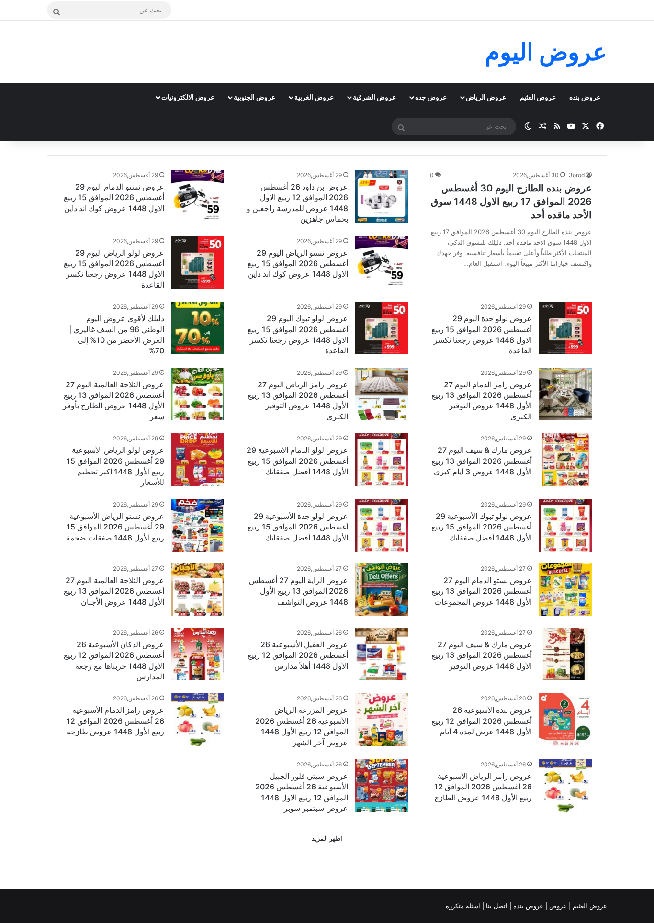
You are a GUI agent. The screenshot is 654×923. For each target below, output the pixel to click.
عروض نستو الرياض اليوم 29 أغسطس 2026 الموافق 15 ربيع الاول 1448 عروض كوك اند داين (298, 263)
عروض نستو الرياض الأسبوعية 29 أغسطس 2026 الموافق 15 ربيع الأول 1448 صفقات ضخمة (115, 526)
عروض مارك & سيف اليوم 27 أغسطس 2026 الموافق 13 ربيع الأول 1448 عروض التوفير (481, 655)
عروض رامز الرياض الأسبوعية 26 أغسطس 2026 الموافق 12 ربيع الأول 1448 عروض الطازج (483, 786)
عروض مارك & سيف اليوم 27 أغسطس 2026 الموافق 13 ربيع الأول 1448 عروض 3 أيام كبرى (481, 460)
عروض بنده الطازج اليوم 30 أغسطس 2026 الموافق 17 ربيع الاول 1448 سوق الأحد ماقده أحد (511, 201)
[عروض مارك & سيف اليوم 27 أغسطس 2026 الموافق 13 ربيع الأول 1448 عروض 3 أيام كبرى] (565, 459)
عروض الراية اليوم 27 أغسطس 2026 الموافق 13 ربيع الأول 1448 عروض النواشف (298, 591)
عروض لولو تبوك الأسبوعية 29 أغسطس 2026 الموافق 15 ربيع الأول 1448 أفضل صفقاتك (481, 526)
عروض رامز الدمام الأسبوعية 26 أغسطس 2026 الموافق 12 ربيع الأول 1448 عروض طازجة (115, 720)
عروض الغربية (314, 97)
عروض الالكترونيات (187, 97)
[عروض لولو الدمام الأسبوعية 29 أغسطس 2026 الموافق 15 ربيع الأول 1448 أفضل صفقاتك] (381, 459)
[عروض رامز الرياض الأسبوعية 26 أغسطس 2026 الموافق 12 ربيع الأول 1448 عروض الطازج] (565, 785)
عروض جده (431, 97)
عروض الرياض (486, 97)
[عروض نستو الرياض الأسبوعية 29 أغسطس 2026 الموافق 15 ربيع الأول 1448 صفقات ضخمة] (197, 525)
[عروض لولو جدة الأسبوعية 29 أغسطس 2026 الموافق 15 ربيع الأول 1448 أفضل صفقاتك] (381, 525)
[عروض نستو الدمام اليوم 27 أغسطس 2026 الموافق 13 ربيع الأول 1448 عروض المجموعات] (565, 589)
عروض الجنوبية (254, 97)
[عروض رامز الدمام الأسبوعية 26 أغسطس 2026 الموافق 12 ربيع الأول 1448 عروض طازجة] (197, 719)
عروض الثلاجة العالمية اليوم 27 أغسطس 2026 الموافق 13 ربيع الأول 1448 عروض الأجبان (114, 591)
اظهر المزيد (327, 838)
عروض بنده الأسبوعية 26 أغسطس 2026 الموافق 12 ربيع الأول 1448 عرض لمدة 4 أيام (481, 720)
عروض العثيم (538, 97)
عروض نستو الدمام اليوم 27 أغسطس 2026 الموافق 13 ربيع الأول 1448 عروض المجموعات (481, 591)
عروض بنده (584, 97)
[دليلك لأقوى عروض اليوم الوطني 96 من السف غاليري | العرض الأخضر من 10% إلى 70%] (197, 328)
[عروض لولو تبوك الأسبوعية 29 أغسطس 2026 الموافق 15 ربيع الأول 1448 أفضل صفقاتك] (565, 525)
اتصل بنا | (495, 906)
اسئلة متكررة (464, 906)
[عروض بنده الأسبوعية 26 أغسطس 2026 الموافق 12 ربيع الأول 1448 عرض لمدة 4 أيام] (565, 719)
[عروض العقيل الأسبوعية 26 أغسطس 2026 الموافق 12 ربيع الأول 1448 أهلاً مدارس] (381, 654)
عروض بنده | (527, 906)
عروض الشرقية (374, 97)
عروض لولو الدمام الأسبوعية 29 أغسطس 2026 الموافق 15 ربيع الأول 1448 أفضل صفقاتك (297, 460)
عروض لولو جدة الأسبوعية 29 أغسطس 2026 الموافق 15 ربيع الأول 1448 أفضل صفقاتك (298, 526)
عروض (558, 906)
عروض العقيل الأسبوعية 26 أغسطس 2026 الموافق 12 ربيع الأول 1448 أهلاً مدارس (298, 655)
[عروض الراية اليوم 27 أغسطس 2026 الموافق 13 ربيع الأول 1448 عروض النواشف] (381, 589)
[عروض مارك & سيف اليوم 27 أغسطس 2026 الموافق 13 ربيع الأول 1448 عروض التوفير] (565, 654)
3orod (577, 175)
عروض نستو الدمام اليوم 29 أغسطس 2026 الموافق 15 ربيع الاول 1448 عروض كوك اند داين (114, 197)
